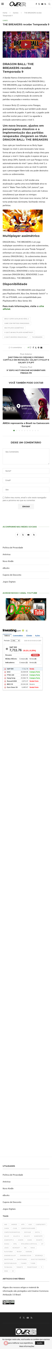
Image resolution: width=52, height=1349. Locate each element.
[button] (5, 409)
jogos (6, 1247)
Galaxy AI (16, 1236)
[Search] (49, 4)
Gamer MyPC (38, 1236)
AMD (5, 1224)
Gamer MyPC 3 (9, 1240)
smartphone (8, 1259)
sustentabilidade (10, 1263)
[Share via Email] (41, 347)
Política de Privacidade (13, 547)
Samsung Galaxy (10, 1255)
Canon (6, 1228)
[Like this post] (30, 347)
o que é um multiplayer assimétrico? (18, 332)
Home (5, 13)
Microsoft (16, 1247)
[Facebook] (36, 4)
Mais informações (26, 1346)
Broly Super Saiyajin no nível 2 (16, 319)
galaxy (6, 1236)
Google (6, 1244)
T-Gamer (23, 1263)
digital (37, 1232)
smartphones (22, 1259)
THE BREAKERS (37, 337)
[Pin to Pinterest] (38, 347)
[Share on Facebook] (33, 347)
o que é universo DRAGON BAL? (15, 337)
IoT (42, 1244)
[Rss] (45, 4)
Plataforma (8, 1251)
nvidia (33, 1247)
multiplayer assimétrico (14, 328)
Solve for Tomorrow (38, 1259)
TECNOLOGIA (8, 1267)
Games (15, 13)
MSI (25, 1247)
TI (41, 1267)
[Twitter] (39, 4)
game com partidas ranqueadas (16, 323)
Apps (22, 1224)
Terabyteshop (32, 1267)
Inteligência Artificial (29, 1244)
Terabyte (19, 1267)
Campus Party (40, 1224)
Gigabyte (39, 1240)
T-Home (32, 1263)
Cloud (15, 1228)
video (6, 1271)
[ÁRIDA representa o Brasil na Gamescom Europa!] (26, 403)
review (19, 1251)
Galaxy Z (27, 1236)
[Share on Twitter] (36, 347)
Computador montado (12, 1232)
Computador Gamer (28, 1228)
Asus (30, 1224)
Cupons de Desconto (12, 575)
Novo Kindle (8, 561)
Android (14, 1224)
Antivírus (7, 554)
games (29, 1240)
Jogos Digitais (9, 582)
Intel (15, 1244)
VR (13, 1271)
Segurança (39, 1255)
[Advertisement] (26, 809)
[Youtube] (42, 4)
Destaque (27, 1232)
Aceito (39, 1343)
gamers (20, 1240)
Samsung (29, 1251)
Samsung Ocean (25, 1255)
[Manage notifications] (6, 1343)
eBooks (6, 568)
